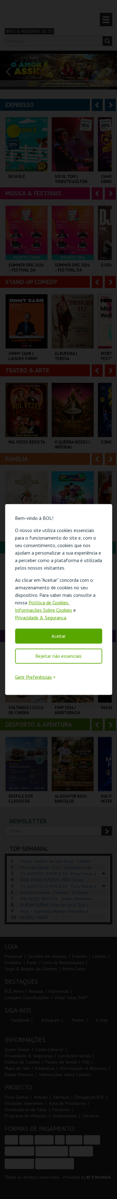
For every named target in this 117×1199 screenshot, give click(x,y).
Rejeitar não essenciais (59, 656)
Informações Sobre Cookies (43, 610)
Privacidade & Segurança (40, 617)
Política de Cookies (48, 602)
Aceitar (58, 636)
